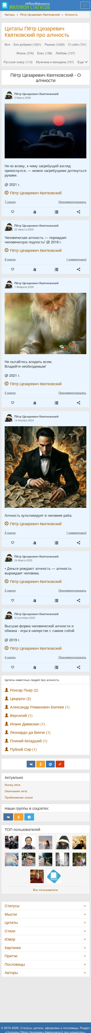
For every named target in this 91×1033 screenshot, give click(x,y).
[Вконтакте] (31, 764)
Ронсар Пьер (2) (24, 690)
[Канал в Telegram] (29, 817)
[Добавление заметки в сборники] (57, 211)
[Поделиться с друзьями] (79, 211)
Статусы (12, 905)
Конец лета (12, 784)
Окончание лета (16, 791)
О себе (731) (77, 44)
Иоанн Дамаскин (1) (27, 723)
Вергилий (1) (21, 715)
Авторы (11, 972)
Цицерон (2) (20, 698)
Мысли (11, 914)
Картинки (13, 947)
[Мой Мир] (50, 764)
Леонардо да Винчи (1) (30, 732)
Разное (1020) (55, 44)
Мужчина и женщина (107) (55, 62)
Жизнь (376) (25, 53)
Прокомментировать (72, 202)
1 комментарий (76, 259)
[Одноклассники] (40, 764)
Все (7, 44)
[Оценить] (12, 211)
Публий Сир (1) (23, 749)
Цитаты (11, 922)
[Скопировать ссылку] (60, 764)
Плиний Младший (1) (28, 740)
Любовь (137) (65, 53)
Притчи (11, 955)
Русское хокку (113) (18, 62)
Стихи (10, 930)
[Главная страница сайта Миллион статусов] (25, 5)
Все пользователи (45, 890)
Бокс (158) (44, 53)
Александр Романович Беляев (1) (40, 707)
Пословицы (15, 964)
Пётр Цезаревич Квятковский (36, 94)
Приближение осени (19, 797)
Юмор (10, 939)
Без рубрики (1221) (27, 44)
